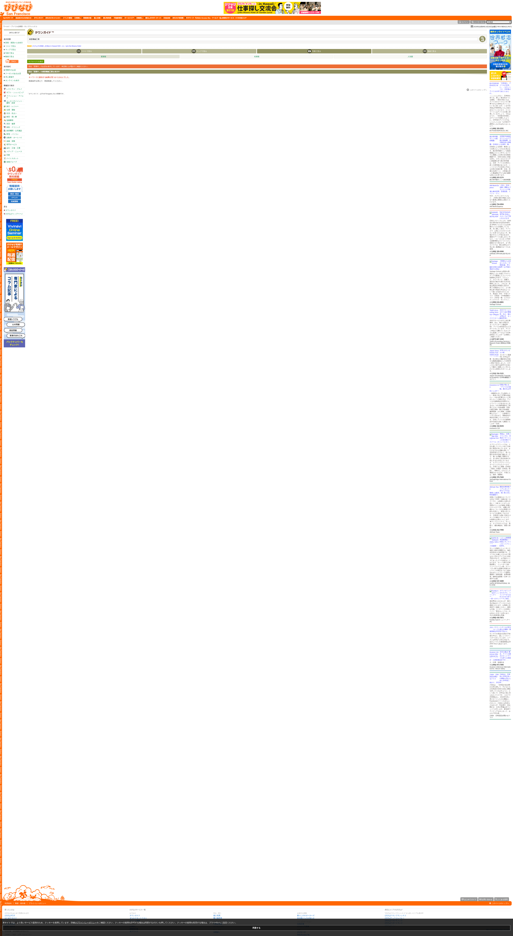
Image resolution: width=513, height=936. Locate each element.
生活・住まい (11, 113)
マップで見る (10, 49)
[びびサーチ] (8, 18)
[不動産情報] (117, 18)
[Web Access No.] (203, 18)
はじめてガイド (11, 918)
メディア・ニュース (14, 151)
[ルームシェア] (128, 18)
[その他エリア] (240, 18)
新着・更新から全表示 (14, 43)
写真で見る (9, 53)
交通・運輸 (10, 110)
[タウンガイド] (38, 18)
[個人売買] (96, 18)
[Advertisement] (500, 741)
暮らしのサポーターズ (305, 916)
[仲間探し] (139, 18)
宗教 (8, 155)
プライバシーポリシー (37, 903)
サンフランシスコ (30, 26)
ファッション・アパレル (15, 97)
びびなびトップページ (14, 214)
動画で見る (9, 56)
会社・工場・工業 (13, 148)
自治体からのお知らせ (305, 918)
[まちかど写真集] (177, 18)
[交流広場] (166, 18)
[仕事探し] (77, 18)
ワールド (6, 26)
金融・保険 (10, 141)
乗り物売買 (217, 918)
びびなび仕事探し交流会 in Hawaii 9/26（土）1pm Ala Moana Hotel (54, 46)
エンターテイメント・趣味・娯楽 (15, 102)
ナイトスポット (12, 158)
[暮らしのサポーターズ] (152, 18)
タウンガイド (14, 33)
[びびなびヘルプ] (215, 18)
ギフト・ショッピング (15, 92)
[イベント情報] (67, 18)
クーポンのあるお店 (13, 73)
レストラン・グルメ (14, 89)
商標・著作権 (20, 903)
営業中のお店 (10, 70)
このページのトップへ (500, 903)
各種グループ (11, 162)
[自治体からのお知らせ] (22, 18)
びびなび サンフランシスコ (395, 916)
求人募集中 (9, 77)
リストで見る (10, 46)
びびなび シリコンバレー (394, 918)
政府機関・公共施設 (14, 131)
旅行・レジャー (12, 106)
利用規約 (8, 903)
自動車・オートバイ (14, 137)
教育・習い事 (11, 117)
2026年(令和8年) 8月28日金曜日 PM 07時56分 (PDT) (492, 27)
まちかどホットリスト (138, 918)
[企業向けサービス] (227, 18)
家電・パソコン (12, 134)
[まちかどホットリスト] (52, 18)
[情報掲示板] (86, 18)
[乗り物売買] (106, 18)
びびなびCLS (10, 916)
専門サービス (11, 144)
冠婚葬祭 (9, 120)
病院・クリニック (13, 127)
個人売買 (216, 916)
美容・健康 (10, 124)
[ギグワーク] (189, 18)
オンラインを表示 (12, 80)
